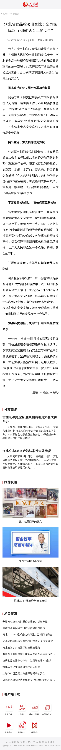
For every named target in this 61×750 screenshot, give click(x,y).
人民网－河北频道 (44, 40)
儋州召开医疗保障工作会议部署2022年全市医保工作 (31, 654)
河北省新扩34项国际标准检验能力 (21, 647)
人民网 (3, 14)
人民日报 (8, 714)
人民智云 (21, 732)
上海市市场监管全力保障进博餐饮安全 (24, 673)
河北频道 (14, 14)
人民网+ (21, 714)
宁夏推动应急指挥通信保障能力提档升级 (25, 621)
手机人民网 (34, 714)
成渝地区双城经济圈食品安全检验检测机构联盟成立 (31, 679)
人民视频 (8, 732)
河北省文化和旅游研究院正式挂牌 (21, 667)
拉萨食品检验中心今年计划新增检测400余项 (27, 660)
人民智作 (34, 732)
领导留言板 (47, 714)
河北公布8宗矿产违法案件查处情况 (27, 451)
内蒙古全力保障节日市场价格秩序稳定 (24, 628)
